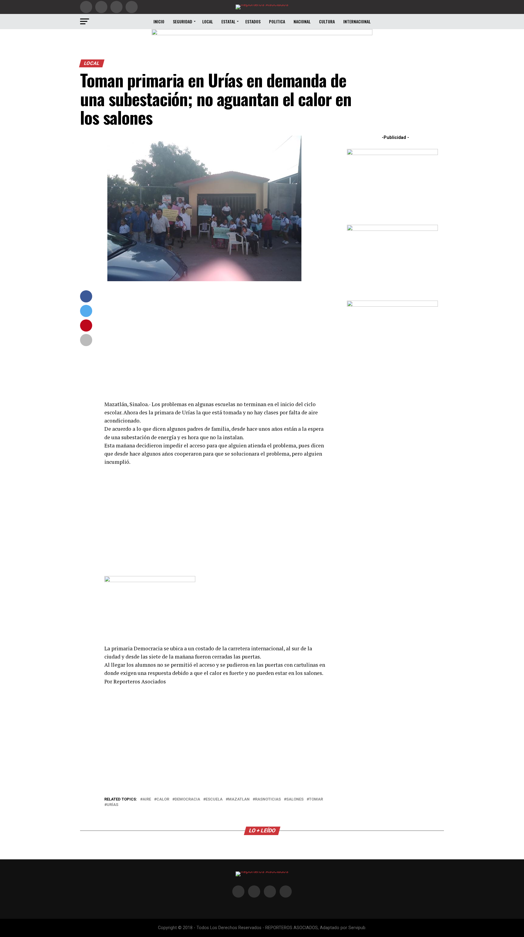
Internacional (357, 21)
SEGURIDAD (182, 21)
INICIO (158, 21)
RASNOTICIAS (268, 799)
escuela (214, 799)
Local (207, 21)
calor (162, 799)
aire (147, 799)
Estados (252, 21)
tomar (316, 799)
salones (295, 799)
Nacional (302, 21)
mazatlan (239, 799)
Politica (277, 21)
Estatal (228, 21)
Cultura (327, 21)
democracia (187, 799)
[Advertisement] (216, 340)
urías (112, 805)
